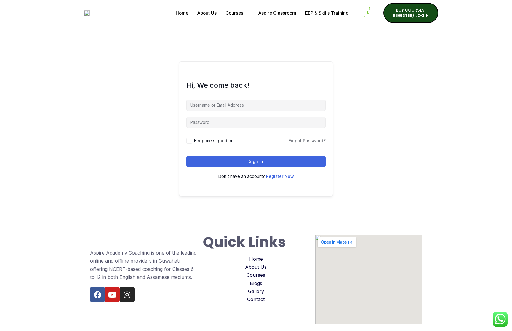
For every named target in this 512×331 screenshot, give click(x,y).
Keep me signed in (213, 140)
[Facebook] (97, 294)
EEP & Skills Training (327, 13)
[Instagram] (127, 294)
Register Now (280, 176)
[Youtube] (112, 294)
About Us (207, 13)
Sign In (256, 161)
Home (182, 13)
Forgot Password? (307, 140)
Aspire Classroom (277, 13)
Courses (234, 13)
